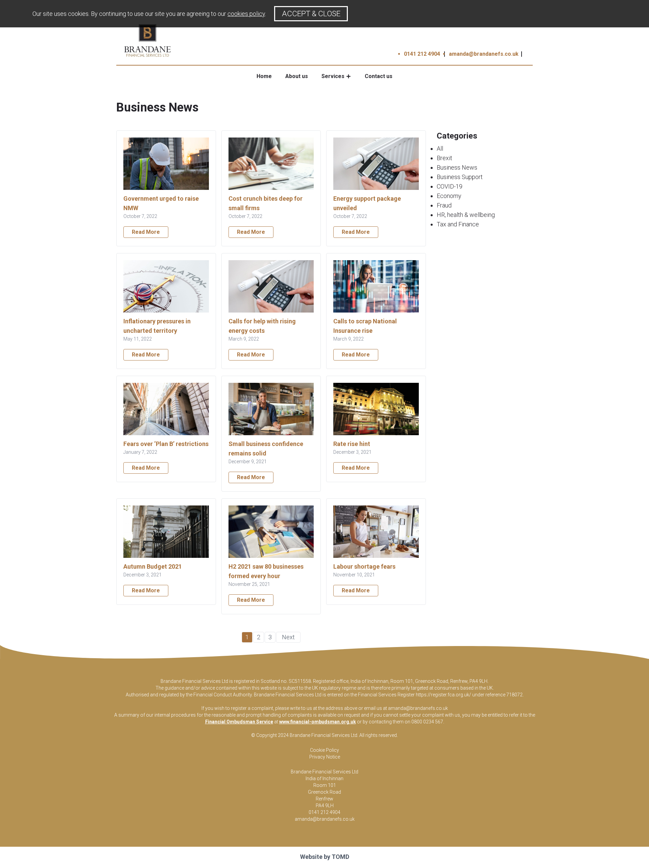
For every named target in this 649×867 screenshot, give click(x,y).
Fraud (444, 205)
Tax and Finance (458, 224)
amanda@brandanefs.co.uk (484, 54)
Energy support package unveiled (367, 203)
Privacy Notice (324, 757)
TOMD (340, 856)
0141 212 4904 (422, 54)
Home (264, 76)
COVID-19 (449, 186)
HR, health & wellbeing (466, 214)
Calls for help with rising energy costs (262, 326)
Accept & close (311, 13)
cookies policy (246, 13)
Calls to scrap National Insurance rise (365, 326)
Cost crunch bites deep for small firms (266, 203)
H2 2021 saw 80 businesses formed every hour (266, 571)
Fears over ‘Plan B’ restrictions (166, 443)
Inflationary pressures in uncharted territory (157, 326)
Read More (146, 232)
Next (288, 637)
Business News (457, 167)
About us (296, 76)
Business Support (460, 176)
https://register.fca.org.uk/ (443, 694)
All (440, 148)
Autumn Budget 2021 (152, 566)
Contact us (378, 76)
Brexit (444, 158)
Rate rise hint (351, 443)
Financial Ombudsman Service (239, 721)
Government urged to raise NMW (161, 203)
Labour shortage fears (364, 566)
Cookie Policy (324, 750)
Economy (449, 195)
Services (332, 76)
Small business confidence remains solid (266, 448)
